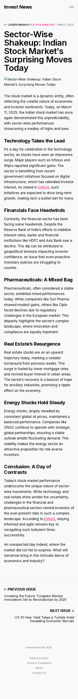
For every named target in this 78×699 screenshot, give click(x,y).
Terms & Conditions (39, 663)
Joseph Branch (18, 24)
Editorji (43, 187)
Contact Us (39, 672)
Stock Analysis (43, 24)
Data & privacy (39, 658)
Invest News (18, 7)
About (39, 667)
